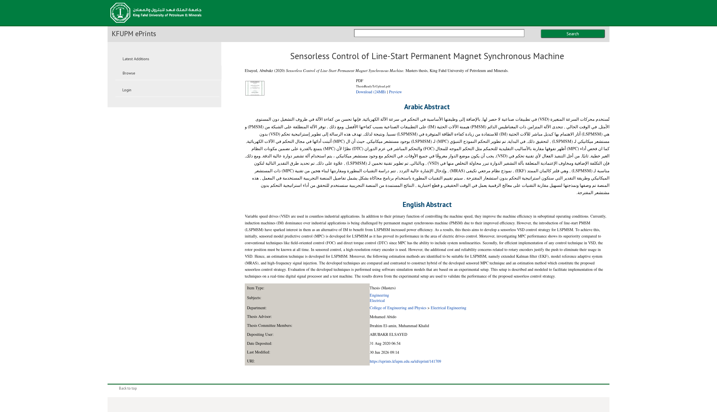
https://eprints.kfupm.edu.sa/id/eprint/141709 (405, 361)
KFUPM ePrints (134, 33)
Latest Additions (136, 58)
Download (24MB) (371, 91)
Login (126, 89)
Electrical (377, 300)
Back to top (128, 388)
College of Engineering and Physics (398, 307)
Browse (129, 73)
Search (573, 33)
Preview (395, 91)
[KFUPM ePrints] (156, 24)
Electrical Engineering (448, 307)
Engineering (379, 295)
